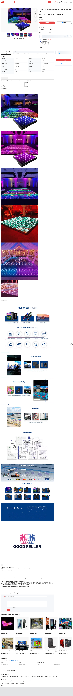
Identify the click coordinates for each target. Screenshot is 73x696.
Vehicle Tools (38, 664)
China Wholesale (32, 688)
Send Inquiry (47, 22)
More (2, 685)
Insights (62, 688)
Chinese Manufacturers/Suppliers (24, 688)
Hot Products (12, 688)
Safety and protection (57, 664)
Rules (71, 5)
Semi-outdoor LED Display (14, 676)
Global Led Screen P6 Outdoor (30, 676)
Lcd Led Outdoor (59, 681)
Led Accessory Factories (35, 681)
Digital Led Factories (26, 681)
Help (54, 5)
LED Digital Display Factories (16, 681)
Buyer (49, 5)
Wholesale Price (38, 688)
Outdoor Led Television (50, 681)
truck (55, 662)
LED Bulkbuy (22, 683)
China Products (17, 688)
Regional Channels (48, 688)
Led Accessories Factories (6, 681)
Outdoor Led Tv (43, 681)
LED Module (21, 676)
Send (8, 610)
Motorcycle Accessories (40, 662)
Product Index (54, 688)
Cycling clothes (21, 662)
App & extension (59, 5)
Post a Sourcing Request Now (28, 610)
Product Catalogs (15, 660)
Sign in (71, 2)
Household (2, 662)
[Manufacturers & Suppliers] (6, 2)
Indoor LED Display (5, 676)
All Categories (4, 5)
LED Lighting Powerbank (5, 683)
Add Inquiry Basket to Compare (19, 38)
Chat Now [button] (64, 22)
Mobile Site (58, 688)
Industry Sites (43, 688)
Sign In (41, 47)
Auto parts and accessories (5, 664)
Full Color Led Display (40, 676)
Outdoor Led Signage (14, 683)
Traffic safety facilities (22, 664)
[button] (51, 54)
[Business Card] (70, 55)
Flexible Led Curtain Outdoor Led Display (51, 676)
